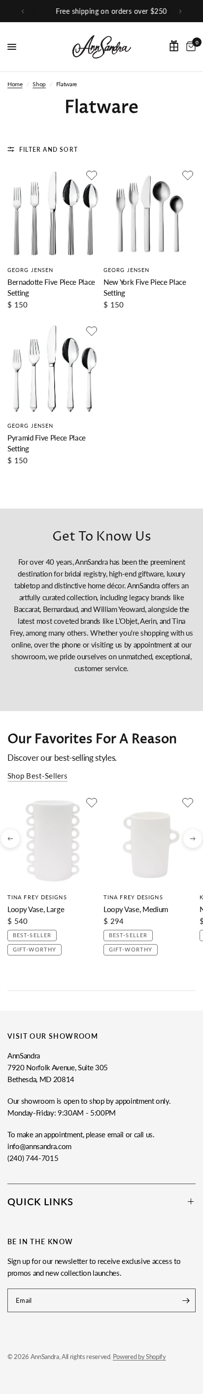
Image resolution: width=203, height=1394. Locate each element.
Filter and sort (48, 149)
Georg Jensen (30, 270)
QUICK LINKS (40, 1201)
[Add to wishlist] (92, 175)
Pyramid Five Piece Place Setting (46, 443)
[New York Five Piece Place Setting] (149, 214)
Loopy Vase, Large (35, 909)
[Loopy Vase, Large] (53, 841)
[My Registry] (174, 45)
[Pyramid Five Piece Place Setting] (53, 369)
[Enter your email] (186, 1300)
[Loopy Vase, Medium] (149, 841)
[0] (189, 46)
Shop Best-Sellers (37, 776)
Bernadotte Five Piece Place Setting (51, 287)
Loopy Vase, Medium (135, 909)
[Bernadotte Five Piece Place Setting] (53, 214)
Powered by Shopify (139, 1356)
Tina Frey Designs (37, 897)
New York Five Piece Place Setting (144, 287)
